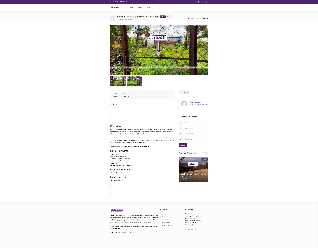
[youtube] (206, 2)
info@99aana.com (127, 2)
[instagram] (198, 2)
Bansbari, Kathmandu (126, 20)
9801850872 (115, 2)
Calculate (183, 145)
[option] (159, 50)
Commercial (140, 7)
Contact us (165, 220)
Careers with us (166, 217)
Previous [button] (115, 52)
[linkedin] (202, 2)
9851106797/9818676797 (199, 104)
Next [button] (203, 52)
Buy (126, 7)
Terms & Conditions (167, 225)
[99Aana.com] (115, 7)
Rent (131, 7)
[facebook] (195, 2)
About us (164, 214)
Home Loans (150, 7)
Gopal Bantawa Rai (195, 102)
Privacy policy (166, 222)
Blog (159, 7)
